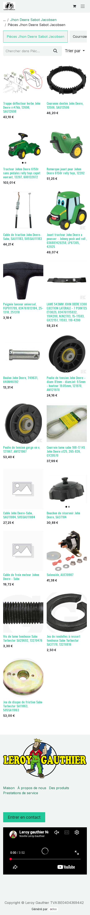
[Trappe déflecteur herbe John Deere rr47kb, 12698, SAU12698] (23, 79)
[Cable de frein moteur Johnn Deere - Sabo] (23, 551)
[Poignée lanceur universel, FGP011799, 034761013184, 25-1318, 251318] (23, 280)
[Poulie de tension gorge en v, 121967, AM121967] (23, 423)
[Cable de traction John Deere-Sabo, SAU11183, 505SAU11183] (23, 211)
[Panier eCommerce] (74, 6)
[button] (75, 51)
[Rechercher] (55, 51)
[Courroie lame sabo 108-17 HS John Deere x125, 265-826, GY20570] (67, 423)
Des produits (59, 788)
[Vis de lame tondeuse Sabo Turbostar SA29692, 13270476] (23, 612)
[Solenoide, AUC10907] (67, 551)
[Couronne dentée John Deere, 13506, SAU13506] (67, 79)
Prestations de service (20, 793)
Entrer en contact (24, 817)
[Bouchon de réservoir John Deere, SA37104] (67, 489)
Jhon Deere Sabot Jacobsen (33, 20)
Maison (9, 788)
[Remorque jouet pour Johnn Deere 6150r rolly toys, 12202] (67, 145)
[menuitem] (35, 37)
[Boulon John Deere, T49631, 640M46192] (23, 354)
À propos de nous (31, 788)
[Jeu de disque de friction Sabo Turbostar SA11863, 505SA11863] (23, 678)
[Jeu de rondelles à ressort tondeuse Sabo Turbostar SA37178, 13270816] (67, 612)
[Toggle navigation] (82, 6)
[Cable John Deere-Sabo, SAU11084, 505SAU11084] (23, 489)
